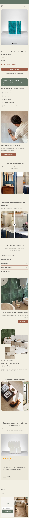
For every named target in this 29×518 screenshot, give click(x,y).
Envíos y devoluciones (6, 267)
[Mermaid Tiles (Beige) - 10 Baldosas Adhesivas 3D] (14, 457)
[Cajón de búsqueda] (24, 6)
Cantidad (3, 60)
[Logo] (14, 6)
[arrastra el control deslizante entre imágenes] (14, 224)
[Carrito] (26, 6)
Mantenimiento (4, 263)
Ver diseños (22, 321)
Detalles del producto (6, 259)
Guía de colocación (5, 271)
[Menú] (2, 6)
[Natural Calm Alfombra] (12, 396)
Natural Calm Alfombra (12, 412)
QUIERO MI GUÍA (8, 511)
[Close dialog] (27, 498)
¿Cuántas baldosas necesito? (8, 255)
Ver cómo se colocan (9, 154)
